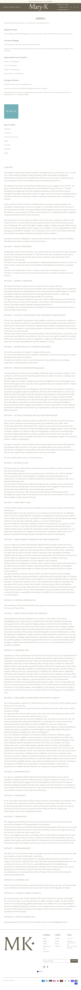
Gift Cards (65, 4)
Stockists (45, 943)
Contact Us (70, 938)
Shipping (45, 941)
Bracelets (17, 7)
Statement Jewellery (63, 9)
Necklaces (6, 7)
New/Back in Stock (63, 7)
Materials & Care (47, 946)
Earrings (12, 7)
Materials (59, 4)
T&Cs (44, 949)
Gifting (44, 938)
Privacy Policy (46, 951)
